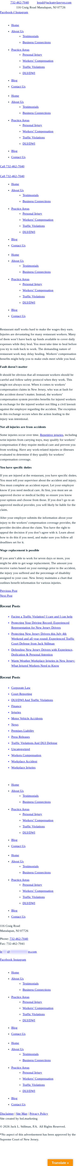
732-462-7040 (19, 938)
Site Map (21, 1113)
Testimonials (31, 36)
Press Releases (20, 736)
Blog (14, 80)
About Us (17, 31)
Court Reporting (21, 694)
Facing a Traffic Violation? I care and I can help (41, 616)
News (14, 724)
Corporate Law (20, 687)
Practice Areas (20, 49)
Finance (16, 706)
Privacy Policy (39, 1113)
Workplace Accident (24, 761)
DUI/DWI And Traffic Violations (32, 700)
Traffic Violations (34, 67)
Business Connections (37, 42)
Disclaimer (7, 1113)
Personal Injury (32, 54)
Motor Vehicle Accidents (27, 718)
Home (15, 25)
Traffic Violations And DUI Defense (34, 743)
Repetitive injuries (51, 435)
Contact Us (18, 86)
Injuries (16, 712)
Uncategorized (20, 749)
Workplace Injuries (23, 767)
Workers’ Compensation (38, 60)
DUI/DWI (29, 73)
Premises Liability (22, 730)
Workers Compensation (26, 755)
